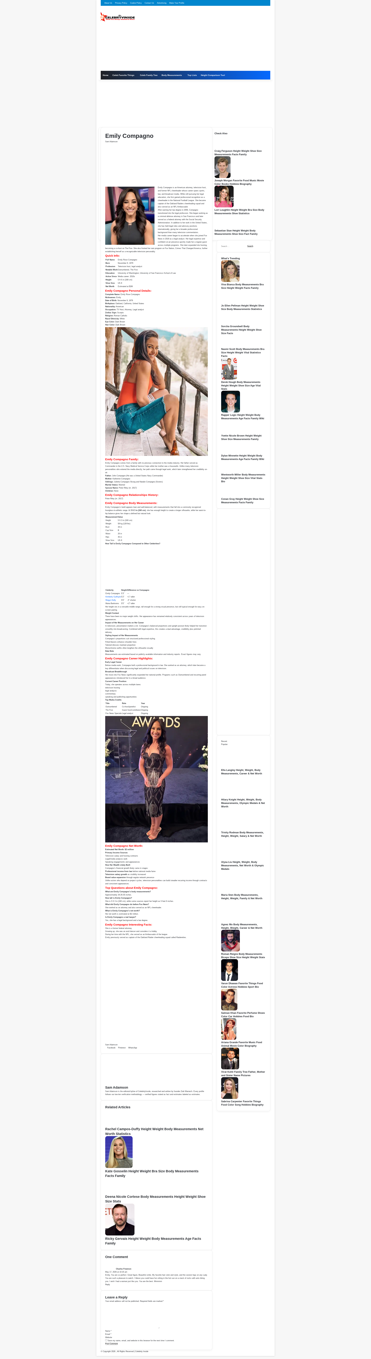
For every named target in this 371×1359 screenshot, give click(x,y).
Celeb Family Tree (149, 75)
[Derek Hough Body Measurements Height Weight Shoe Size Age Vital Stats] (229, 379)
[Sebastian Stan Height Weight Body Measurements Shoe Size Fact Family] (223, 227)
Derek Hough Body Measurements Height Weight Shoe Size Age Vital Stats (241, 385)
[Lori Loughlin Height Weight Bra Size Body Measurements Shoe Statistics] (224, 207)
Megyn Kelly (111, 600)
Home (105, 75)
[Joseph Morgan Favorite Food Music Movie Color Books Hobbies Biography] (222, 177)
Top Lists (192, 75)
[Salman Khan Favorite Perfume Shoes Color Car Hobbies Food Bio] (229, 1010)
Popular (224, 744)
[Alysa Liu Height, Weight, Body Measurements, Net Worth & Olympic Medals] (237, 859)
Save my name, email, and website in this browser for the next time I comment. (141, 1340)
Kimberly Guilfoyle (113, 597)
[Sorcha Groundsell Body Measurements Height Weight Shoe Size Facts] (230, 323)
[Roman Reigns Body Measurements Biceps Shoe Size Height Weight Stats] (230, 951)
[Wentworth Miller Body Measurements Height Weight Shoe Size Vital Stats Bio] (229, 471)
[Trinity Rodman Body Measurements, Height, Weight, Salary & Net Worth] (237, 829)
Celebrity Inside (141, 1351)
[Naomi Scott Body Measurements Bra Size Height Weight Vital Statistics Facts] (229, 346)
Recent (224, 741)
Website (108, 1337)
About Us (108, 3)
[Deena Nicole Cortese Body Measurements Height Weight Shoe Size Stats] (118, 1193)
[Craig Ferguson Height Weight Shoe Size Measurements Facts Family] (224, 148)
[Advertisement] (185, 49)
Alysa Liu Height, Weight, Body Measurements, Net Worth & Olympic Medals (242, 865)
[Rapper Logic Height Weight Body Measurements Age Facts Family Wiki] (230, 412)
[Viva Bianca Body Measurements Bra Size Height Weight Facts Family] (230, 281)
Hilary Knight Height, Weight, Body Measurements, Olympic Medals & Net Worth (243, 803)
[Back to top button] (97, 1354)
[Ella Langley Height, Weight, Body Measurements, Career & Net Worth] (237, 767)
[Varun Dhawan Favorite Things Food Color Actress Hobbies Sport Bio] (229, 980)
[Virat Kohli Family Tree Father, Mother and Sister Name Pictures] (230, 1069)
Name (108, 1331)
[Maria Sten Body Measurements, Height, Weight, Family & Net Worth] (237, 892)
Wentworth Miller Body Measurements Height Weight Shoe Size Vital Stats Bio (243, 478)
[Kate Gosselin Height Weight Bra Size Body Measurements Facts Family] (119, 1167)
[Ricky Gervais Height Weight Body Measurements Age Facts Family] (119, 1235)
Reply (107, 1284)
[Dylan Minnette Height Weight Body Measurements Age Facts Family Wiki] (230, 452)
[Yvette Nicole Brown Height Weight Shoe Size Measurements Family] (230, 432)
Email (108, 1334)
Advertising (161, 3)
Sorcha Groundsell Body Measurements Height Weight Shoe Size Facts (241, 330)
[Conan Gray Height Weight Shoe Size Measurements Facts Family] (230, 496)
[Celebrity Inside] (118, 17)
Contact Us (149, 3)
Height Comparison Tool (213, 75)
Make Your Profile (176, 3)
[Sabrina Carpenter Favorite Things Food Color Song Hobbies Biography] (229, 1098)
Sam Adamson (111, 141)
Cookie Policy (136, 3)
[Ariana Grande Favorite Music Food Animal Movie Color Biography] (228, 1039)
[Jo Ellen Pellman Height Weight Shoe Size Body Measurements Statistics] (231, 302)
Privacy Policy (121, 3)
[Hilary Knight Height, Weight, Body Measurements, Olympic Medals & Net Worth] (237, 796)
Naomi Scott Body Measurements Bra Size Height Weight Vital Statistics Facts (242, 352)
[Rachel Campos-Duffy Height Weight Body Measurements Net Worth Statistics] (119, 1125)
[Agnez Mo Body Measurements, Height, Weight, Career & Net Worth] (237, 921)
